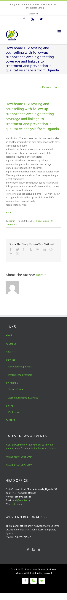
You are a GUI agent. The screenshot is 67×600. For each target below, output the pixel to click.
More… (9, 212)
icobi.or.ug (16, 504)
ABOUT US (11, 343)
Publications (42, 220)
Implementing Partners (20, 375)
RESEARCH (11, 406)
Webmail (33, 13)
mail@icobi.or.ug (35, 7)
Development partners (20, 366)
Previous (46, 87)
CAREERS (10, 420)
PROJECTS (11, 352)
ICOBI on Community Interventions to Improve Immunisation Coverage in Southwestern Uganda (31, 446)
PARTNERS (11, 360)
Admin (12, 220)
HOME (9, 335)
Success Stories (16, 389)
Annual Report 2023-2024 (19, 456)
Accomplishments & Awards (23, 397)
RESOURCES (12, 383)
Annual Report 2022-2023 (19, 465)
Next (57, 87)
